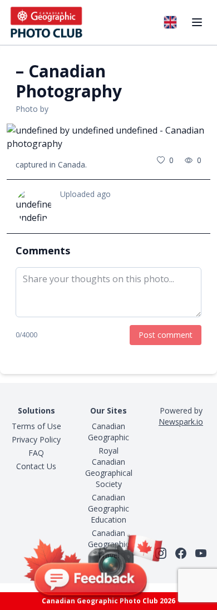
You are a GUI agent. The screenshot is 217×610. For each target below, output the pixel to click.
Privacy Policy (36, 439)
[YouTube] (200, 553)
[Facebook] (180, 553)
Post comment (166, 334)
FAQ (36, 452)
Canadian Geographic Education (108, 508)
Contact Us (36, 466)
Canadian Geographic (108, 431)
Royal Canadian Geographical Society (108, 467)
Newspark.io (181, 421)
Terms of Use (36, 426)
